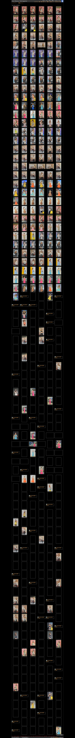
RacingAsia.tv (25, 737)
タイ (45, 1)
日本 (39, 1)
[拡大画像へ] (16, 10)
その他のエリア (51, 1)
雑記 (60, 1)
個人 (58, 1)
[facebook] (62, 1)
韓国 (47, 1)
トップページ (36, 1)
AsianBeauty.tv (56, 737)
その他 (56, 1)
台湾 (43, 1)
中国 (41, 1)
